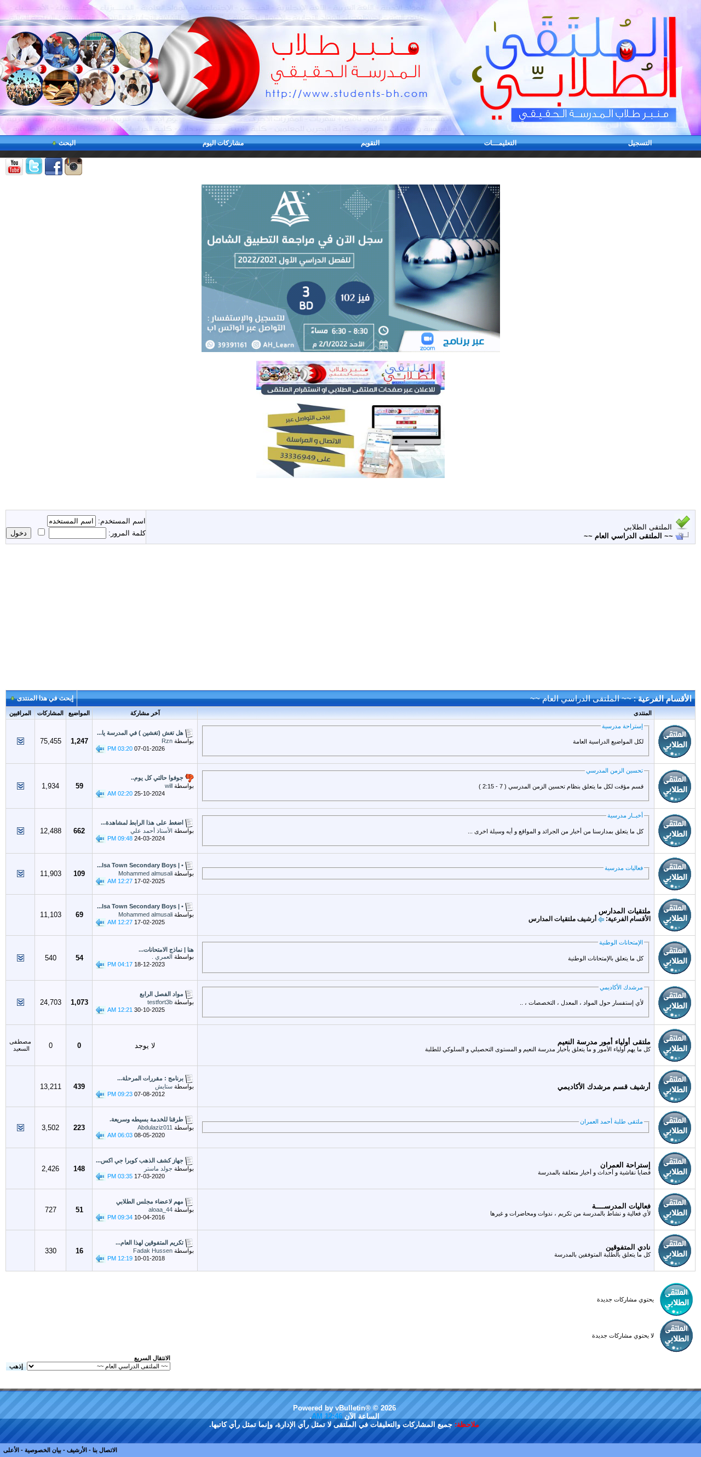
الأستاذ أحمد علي (151, 830)
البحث (67, 143)
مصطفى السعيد (20, 1045)
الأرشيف (77, 1450)
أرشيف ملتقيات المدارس (562, 919)
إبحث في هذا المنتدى (45, 698)
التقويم (370, 143)
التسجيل (640, 143)
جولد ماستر (158, 1168)
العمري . (162, 956)
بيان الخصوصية (43, 1450)
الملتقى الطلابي (648, 527)
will (169, 785)
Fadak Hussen (153, 1250)
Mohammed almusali (145, 873)
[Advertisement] (350, 621)
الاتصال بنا (105, 1450)
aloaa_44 (160, 1209)
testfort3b (160, 1002)
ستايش (164, 1086)
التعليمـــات (500, 143)
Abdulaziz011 (155, 1127)
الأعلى (11, 1450)
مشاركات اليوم (223, 143)
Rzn (167, 741)
